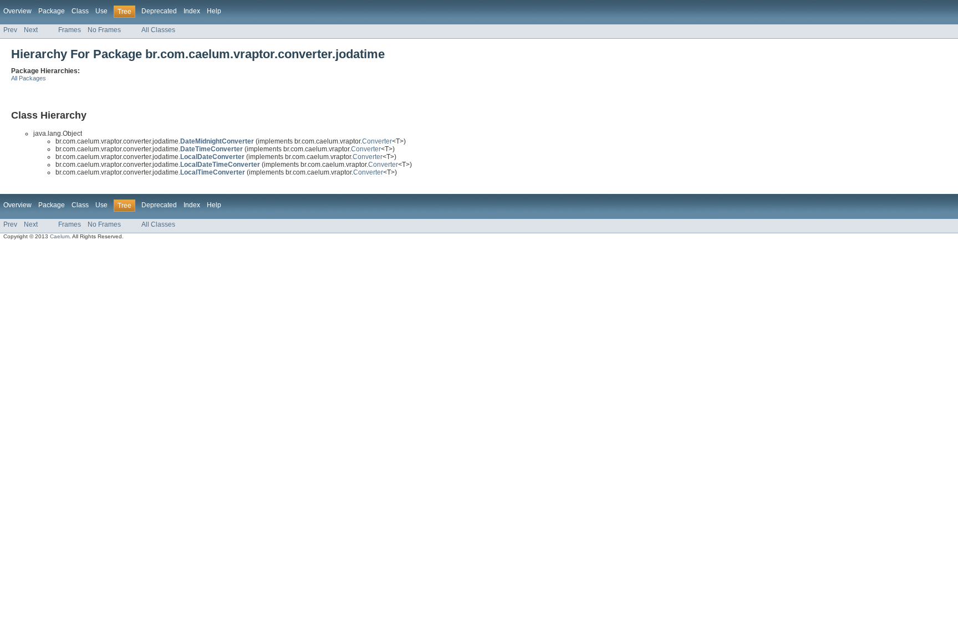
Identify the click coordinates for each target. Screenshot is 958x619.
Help (214, 11)
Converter (377, 141)
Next (31, 30)
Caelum (59, 236)
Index (192, 11)
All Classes (158, 30)
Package (51, 11)
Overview (17, 11)
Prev (10, 30)
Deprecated (159, 11)
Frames (69, 30)
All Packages (28, 78)
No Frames (104, 30)
